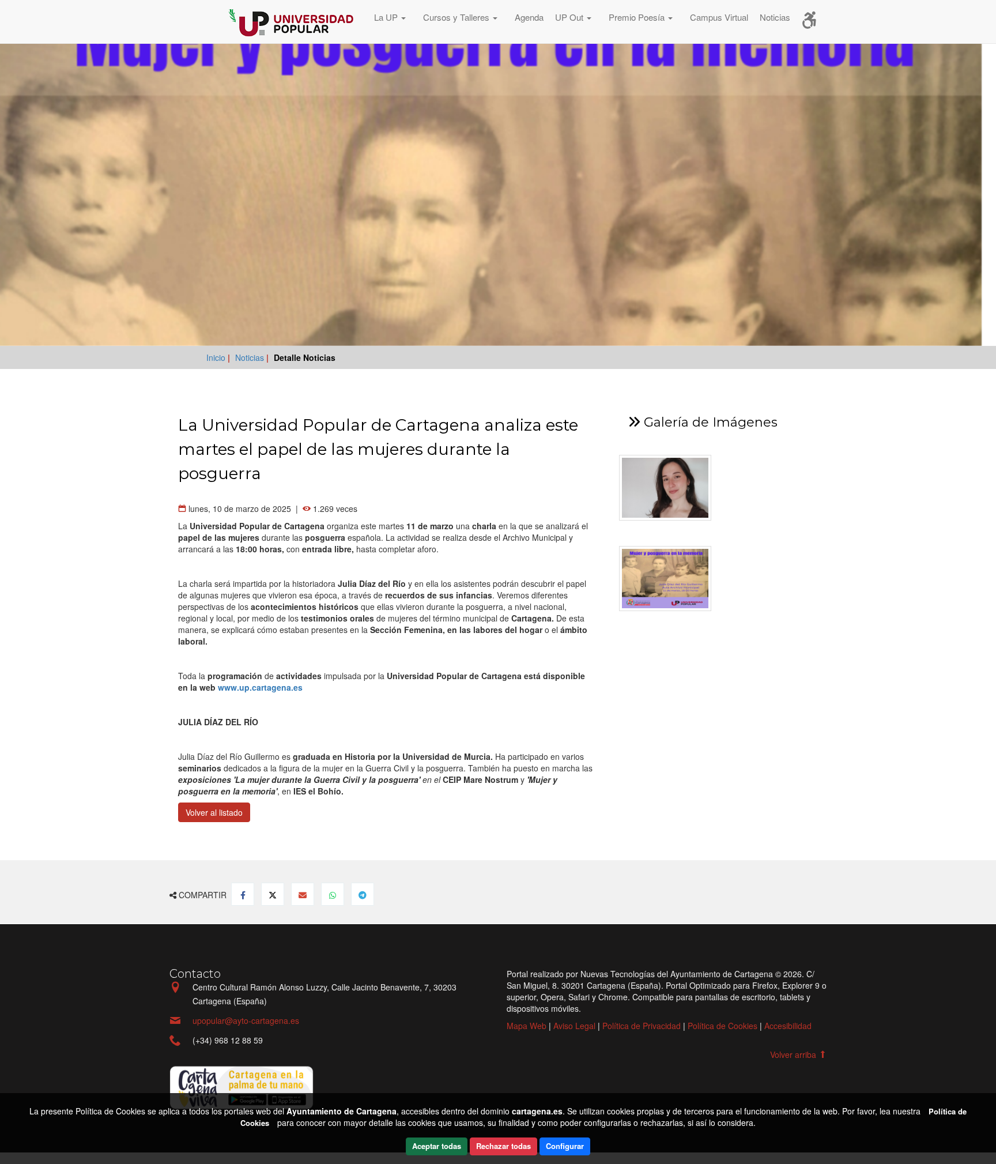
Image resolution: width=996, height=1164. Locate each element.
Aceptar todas (436, 1145)
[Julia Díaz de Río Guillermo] (669, 488)
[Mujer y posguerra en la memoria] (669, 579)
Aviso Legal (574, 1025)
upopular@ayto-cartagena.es (246, 1020)
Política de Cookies (722, 1025)
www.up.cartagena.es (260, 687)
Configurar (565, 1145)
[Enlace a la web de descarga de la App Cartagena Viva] (241, 1086)
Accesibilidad (788, 1025)
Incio (195, 21)
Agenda (523, 17)
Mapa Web (526, 1025)
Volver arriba (794, 1054)
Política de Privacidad (641, 1025)
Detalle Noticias (304, 357)
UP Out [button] (564, 17)
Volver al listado (214, 812)
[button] (387, 18)
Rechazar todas (503, 1145)
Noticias (769, 17)
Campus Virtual (713, 17)
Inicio (217, 357)
